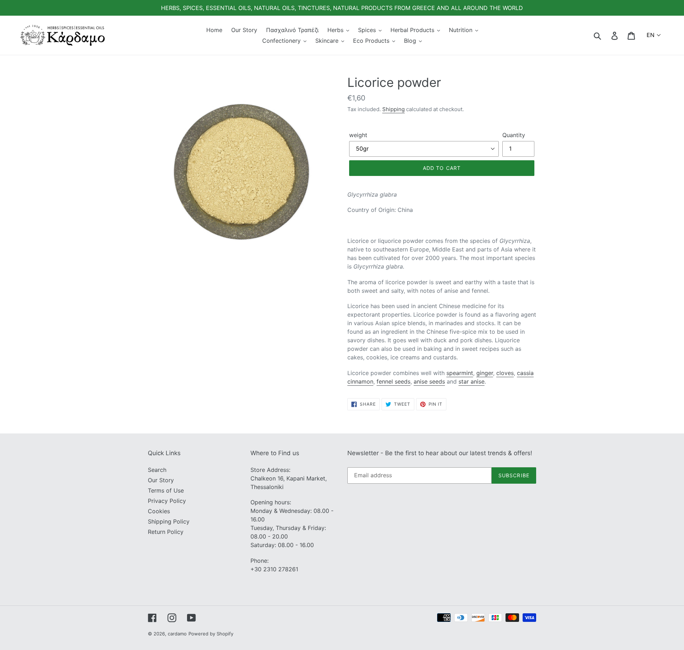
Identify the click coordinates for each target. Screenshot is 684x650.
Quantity (513, 135)
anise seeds (429, 381)
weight (358, 135)
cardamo (177, 633)
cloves (505, 372)
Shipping (393, 109)
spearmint (459, 372)
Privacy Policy (167, 500)
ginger (484, 372)
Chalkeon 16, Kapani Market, (288, 478)
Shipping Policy (169, 521)
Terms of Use (166, 490)
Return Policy (165, 531)
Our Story (161, 480)
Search (157, 469)
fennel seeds (393, 381)
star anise (471, 381)
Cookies (159, 511)
